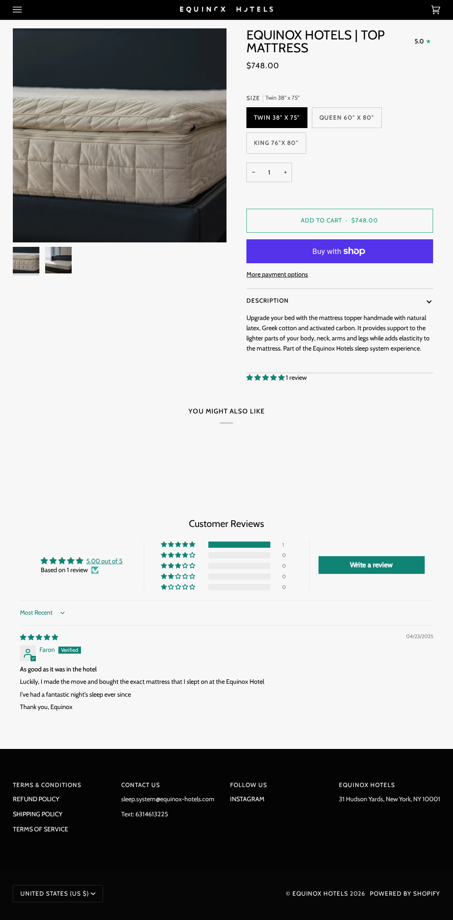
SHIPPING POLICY (37, 814)
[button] (266, 378)
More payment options (277, 274)
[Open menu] (26, 9)
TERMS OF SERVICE (40, 829)
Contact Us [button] (140, 784)
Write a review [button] (371, 565)
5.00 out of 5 (104, 561)
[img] (39, 637)
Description (267, 300)
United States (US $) (54, 893)
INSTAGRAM (247, 799)
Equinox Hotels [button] (367, 784)
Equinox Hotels (320, 893)
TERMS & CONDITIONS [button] (47, 784)
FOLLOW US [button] (248, 784)
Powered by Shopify (405, 893)
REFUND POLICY (36, 799)
